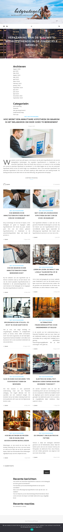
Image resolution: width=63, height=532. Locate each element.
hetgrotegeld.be (31, 11)
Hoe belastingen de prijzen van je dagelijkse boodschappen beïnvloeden (17, 438)
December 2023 (17, 96)
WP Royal (35, 521)
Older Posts (9, 466)
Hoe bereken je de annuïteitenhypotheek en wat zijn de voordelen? (17, 215)
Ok (32, 529)
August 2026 (16, 69)
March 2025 (16, 81)
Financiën (31, 33)
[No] (61, 527)
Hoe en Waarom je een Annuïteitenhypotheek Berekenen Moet (17, 270)
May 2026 (16, 73)
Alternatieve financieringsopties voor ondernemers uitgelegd (46, 325)
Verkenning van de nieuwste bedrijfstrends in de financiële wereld (31, 41)
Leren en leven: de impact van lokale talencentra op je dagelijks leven (46, 272)
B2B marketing (17, 106)
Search (47, 472)
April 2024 (16, 94)
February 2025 (17, 83)
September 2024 (18, 87)
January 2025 (17, 85)
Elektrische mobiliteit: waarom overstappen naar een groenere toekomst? (46, 381)
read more (31, 52)
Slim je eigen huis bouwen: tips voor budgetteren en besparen (16, 381)
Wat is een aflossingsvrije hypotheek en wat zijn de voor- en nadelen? (46, 215)
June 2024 (16, 91)
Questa (8, 184)
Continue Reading (31, 178)
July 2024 (15, 89)
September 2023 (18, 98)
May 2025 (16, 77)
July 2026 (15, 71)
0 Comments (56, 184)
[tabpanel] (31, 43)
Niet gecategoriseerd (19, 110)
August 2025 (16, 75)
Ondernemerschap (18, 112)
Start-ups (15, 114)
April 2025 (16, 79)
